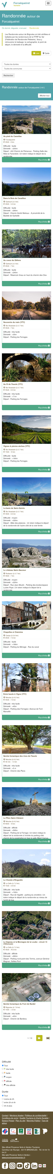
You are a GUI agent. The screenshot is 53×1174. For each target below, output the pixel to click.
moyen (9, 1077)
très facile (10, 1069)
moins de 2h (9, 1099)
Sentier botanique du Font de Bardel (19, 1004)
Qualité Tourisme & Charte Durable (34, 1118)
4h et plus (8, 1105)
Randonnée (34, 28)
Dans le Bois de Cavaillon (14, 198)
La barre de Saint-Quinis (14, 508)
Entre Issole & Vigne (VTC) (14, 694)
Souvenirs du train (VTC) (14, 322)
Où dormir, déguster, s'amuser (14, 28)
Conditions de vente (10, 1118)
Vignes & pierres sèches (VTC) (16, 446)
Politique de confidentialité (35, 1115)
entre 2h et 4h (10, 1102)
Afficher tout (44, 95)
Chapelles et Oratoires (13, 632)
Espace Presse (8, 1120)
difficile (9, 1081)
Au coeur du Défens (12, 260)
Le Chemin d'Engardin (13, 880)
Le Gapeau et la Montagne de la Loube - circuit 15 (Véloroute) (25, 943)
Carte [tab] (46, 53)
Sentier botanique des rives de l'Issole (20, 756)
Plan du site (20, 1120)
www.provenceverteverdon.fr (13, 1157)
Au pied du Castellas (12, 136)
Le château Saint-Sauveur (14, 570)
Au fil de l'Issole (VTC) (13, 384)
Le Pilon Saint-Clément (13, 818)
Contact (5, 1115)
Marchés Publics (33, 1120)
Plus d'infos (43, 159)
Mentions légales (17, 1115)
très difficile (10, 1085)
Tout (6, 1065)
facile (8, 1073)
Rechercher (8, 75)
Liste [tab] (37, 53)
